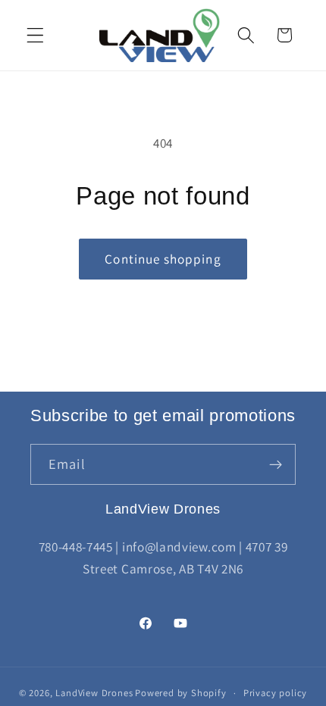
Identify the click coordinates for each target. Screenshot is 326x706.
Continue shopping (163, 258)
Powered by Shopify (181, 692)
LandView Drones (94, 692)
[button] (35, 35)
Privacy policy (275, 692)
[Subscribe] (275, 464)
